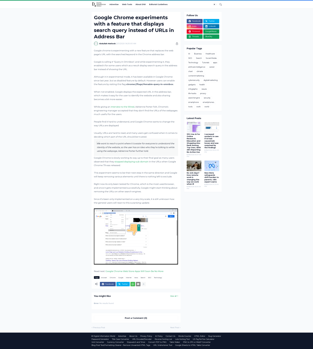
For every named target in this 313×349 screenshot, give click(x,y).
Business (198, 54)
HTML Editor (199, 336)
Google (120, 277)
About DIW (140, 4)
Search (143, 277)
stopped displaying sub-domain (132, 161)
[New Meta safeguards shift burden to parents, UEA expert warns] (211, 166)
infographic (193, 89)
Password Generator (100, 339)
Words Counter (184, 336)
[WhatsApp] (132, 284)
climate (200, 71)
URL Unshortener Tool (162, 345)
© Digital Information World (103, 336)
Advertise (114, 4)
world (206, 107)
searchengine (194, 98)
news (136, 277)
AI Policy (159, 336)
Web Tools (127, 4)
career (212, 67)
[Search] (220, 4)
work (198, 107)
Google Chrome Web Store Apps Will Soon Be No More (134, 271)
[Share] (176, 44)
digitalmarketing (211, 80)
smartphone (193, 102)
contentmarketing (196, 76)
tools (190, 107)
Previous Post (99, 327)
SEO (149, 277)
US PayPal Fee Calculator (203, 339)
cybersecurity (194, 80)
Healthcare (210, 54)
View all (173, 296)
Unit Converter (97, 342)
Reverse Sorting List (163, 339)
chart (190, 71)
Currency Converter (115, 342)
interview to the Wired (122, 107)
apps (215, 62)
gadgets (192, 85)
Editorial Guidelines (158, 4)
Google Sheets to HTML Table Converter (192, 345)
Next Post (174, 327)
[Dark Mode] (215, 4)
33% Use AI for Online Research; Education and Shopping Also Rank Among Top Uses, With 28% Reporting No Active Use (194, 143)
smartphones (208, 102)
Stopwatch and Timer (136, 342)
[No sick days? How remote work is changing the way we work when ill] (194, 166)
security (207, 98)
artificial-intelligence (196, 67)
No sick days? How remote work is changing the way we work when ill (193, 178)
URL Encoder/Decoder (142, 339)
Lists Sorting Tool (182, 339)
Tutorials (205, 62)
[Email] (138, 284)
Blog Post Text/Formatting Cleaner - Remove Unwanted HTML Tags (120, 345)
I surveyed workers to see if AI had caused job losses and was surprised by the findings (211, 141)
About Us (133, 336)
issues (204, 89)
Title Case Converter (120, 339)
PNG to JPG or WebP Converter (197, 342)
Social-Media (211, 58)
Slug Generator (214, 336)
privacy (203, 93)
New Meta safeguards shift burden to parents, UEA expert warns (211, 177)
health (202, 85)
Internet (129, 277)
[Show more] (143, 284)
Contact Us (170, 336)
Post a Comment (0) (136, 318)
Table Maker (175, 342)
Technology (158, 277)
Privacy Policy (146, 336)
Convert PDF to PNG (157, 342)
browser (104, 277)
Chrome (113, 277)
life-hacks (192, 93)
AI (189, 54)
